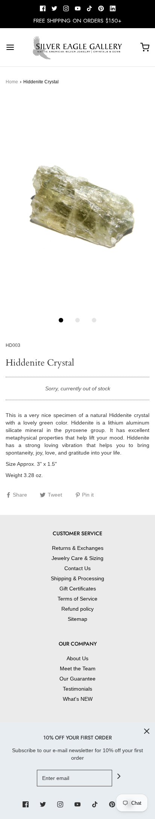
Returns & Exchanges (77, 548)
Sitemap (77, 619)
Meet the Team (78, 668)
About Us (77, 658)
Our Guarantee (77, 679)
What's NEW (78, 699)
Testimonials (77, 689)
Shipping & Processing (77, 578)
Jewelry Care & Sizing (77, 558)
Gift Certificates (77, 589)
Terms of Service (77, 599)
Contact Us (77, 568)
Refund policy (77, 609)
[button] (77, 204)
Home (12, 81)
